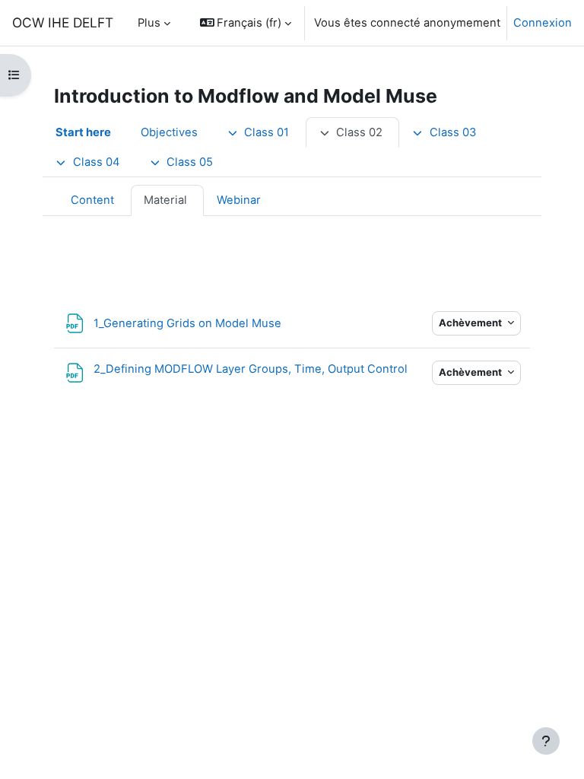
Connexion (542, 23)
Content (92, 200)
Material (165, 200)
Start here (83, 132)
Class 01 (266, 132)
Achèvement (471, 322)
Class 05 (190, 162)
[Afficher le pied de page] (546, 741)
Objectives (169, 132)
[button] (246, 23)
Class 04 (96, 162)
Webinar (239, 200)
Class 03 (453, 132)
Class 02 (359, 132)
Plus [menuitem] (149, 23)
